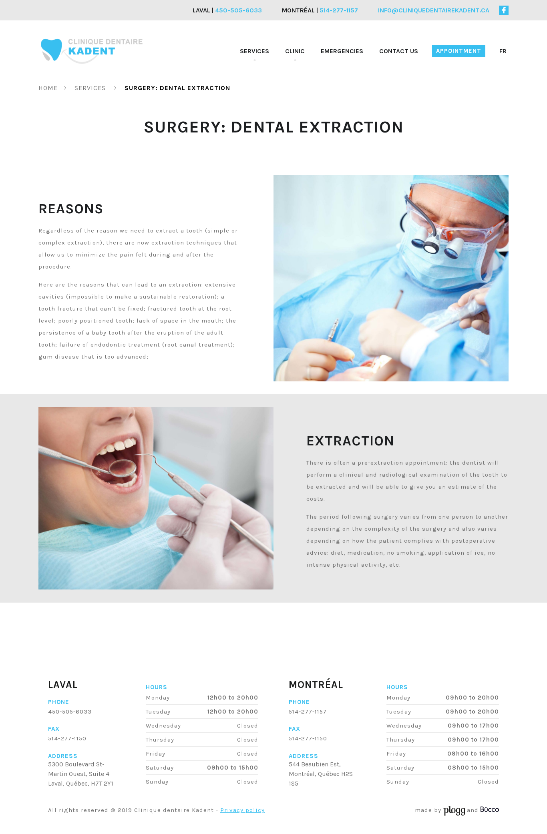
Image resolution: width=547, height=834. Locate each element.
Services (254, 51)
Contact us (398, 51)
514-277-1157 (308, 711)
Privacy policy (242, 810)
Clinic (295, 51)
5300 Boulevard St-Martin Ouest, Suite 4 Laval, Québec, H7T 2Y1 (80, 773)
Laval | (227, 10)
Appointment (458, 50)
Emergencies (342, 51)
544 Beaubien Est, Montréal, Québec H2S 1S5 (321, 773)
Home (48, 88)
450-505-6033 (70, 711)
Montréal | (320, 10)
